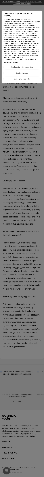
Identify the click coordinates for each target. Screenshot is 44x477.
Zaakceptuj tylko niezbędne (22, 67)
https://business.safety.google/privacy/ (21, 59)
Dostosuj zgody (22, 73)
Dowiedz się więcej (11, 62)
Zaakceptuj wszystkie (22, 79)
